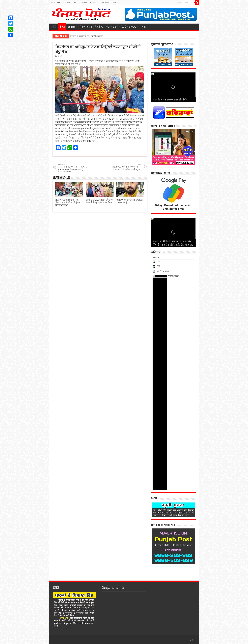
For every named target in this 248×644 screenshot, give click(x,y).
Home (76, 3)
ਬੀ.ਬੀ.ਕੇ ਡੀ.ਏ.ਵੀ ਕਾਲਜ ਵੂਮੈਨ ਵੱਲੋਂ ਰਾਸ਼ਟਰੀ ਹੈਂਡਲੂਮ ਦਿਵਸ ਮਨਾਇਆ (99, 201)
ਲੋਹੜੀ (159, 262)
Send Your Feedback (90, 3)
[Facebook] (180, 2)
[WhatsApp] (10, 29)
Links (114, 3)
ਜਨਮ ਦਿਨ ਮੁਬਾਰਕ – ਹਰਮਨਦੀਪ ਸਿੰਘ (170, 100)
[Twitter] (10, 23)
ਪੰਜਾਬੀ (62, 27)
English (71, 27)
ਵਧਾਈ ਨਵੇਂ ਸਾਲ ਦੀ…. (164, 271)
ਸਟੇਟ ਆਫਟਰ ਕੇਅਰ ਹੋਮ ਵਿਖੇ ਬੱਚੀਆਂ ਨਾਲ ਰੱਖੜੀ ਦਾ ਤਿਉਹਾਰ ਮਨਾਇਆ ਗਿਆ (68, 202)
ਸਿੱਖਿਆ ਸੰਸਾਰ (86, 27)
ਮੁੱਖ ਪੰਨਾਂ (54, 27)
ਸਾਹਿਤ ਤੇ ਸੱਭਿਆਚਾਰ (127, 27)
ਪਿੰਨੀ (158, 266)
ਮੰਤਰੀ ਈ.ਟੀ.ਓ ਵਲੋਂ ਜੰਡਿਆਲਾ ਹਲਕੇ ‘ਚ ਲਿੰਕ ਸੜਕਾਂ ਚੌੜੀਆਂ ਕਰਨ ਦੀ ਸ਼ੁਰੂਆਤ (127, 167)
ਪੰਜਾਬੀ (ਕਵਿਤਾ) (173, 276)
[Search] (197, 2)
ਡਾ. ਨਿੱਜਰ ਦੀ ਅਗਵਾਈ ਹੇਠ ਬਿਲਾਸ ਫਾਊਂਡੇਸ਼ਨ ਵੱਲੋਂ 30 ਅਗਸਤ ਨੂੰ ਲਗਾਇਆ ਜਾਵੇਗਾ (98, 36)
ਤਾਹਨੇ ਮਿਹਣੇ (157, 257)
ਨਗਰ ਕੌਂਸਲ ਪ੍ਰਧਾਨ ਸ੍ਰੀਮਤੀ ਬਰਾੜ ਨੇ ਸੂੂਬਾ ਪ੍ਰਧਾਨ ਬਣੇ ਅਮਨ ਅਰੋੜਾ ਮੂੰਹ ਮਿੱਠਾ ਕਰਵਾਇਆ (72, 168)
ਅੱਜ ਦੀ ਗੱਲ (111, 27)
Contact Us (104, 3)
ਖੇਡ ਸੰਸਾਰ (99, 27)
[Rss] (177, 2)
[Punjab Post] (81, 13)
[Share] (10, 35)
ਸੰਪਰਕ (143, 27)
